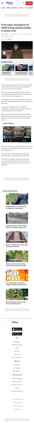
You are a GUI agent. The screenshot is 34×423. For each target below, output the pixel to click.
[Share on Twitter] (8, 39)
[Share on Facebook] (6, 39)
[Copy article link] (11, 39)
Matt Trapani (4, 34)
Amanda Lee (15, 34)
